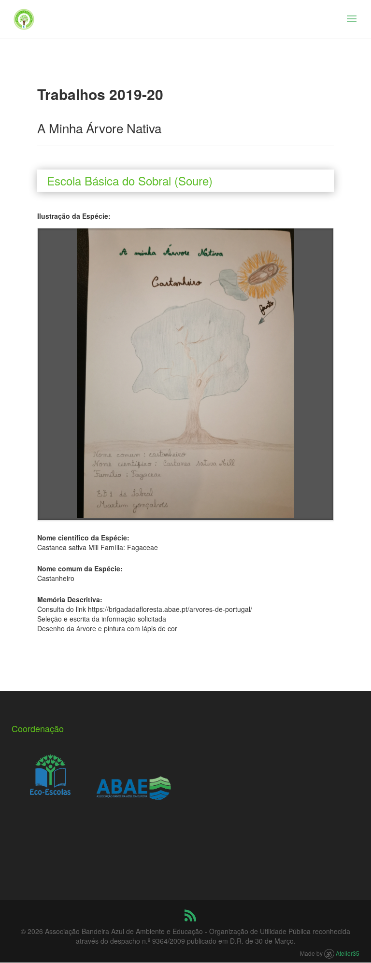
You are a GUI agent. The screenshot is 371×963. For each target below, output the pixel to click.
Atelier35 (347, 953)
